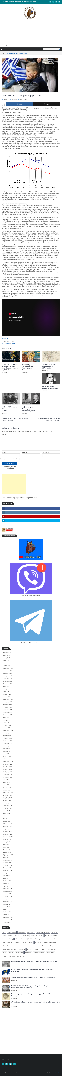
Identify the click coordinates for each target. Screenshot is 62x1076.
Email (24, 452)
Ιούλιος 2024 (6, 717)
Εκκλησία (23, 939)
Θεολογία (10, 942)
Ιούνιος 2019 (6, 875)
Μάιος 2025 (6, 691)
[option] (23, 2)
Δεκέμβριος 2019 (7, 860)
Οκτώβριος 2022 (7, 772)
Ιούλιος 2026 (6, 655)
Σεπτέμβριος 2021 (7, 805)
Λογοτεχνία (38, 942)
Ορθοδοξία (22, 949)
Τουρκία (11, 952)
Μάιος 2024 (6, 722)
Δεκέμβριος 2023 (7, 735)
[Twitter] (59, 2)
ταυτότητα (12, 956)
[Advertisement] (30, 31)
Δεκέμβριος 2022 (7, 766)
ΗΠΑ (4, 942)
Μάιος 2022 (6, 785)
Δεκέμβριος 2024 (7, 704)
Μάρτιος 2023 (6, 759)
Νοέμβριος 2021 (7, 800)
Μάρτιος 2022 (6, 790)
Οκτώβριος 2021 (7, 803)
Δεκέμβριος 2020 (7, 829)
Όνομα (4, 452)
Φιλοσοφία (28, 952)
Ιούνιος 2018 (6, 906)
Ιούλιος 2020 (6, 842)
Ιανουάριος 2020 (7, 857)
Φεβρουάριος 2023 (8, 761)
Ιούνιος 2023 (6, 751)
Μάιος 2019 (6, 878)
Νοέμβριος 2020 (7, 831)
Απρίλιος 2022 (7, 787)
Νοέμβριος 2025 (7, 676)
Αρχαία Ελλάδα (12, 932)
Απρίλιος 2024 (7, 725)
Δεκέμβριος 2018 (7, 891)
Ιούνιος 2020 (6, 844)
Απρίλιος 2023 (7, 756)
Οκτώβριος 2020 (7, 834)
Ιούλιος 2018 (6, 904)
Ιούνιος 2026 (6, 658)
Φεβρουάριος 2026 (8, 668)
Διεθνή (11, 939)
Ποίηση (29, 949)
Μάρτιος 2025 (6, 696)
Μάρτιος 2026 (6, 665)
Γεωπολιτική (25, 935)
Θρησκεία (17, 942)
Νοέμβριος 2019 (7, 862)
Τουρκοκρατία (19, 952)
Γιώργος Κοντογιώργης (51, 935)
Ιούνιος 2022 (6, 782)
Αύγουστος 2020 (7, 839)
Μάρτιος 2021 (6, 821)
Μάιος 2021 (6, 816)
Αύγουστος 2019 (7, 870)
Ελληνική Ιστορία (39, 939)
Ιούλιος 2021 (6, 811)
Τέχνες (4, 952)
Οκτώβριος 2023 (7, 741)
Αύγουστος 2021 (7, 808)
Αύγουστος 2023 (7, 746)
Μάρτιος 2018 (6, 914)
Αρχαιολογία (21, 932)
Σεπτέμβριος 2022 (7, 774)
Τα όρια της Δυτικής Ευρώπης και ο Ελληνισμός (49, 366)
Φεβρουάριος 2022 (8, 792)
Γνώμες (4, 939)
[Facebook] (50, 2)
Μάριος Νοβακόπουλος (50, 942)
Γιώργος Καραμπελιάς (37, 935)
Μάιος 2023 (6, 753)
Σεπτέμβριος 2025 (7, 681)
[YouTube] (56, 2)
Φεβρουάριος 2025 (8, 699)
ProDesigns (57, 1073)
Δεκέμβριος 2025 (7, 673)
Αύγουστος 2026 (7, 652)
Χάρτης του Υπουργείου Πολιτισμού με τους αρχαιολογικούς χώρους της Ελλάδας (10, 367)
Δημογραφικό (7, 343)
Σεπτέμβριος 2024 (7, 712)
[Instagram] (53, 2)
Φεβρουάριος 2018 (8, 917)
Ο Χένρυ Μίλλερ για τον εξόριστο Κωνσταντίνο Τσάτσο (10, 409)
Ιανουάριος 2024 (7, 733)
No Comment (23, 99)
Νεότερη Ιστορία (50, 946)
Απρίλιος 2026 (7, 663)
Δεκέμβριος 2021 (7, 798)
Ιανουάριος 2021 (7, 826)
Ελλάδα (13, 343)
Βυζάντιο (54, 932)
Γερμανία (17, 935)
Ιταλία (24, 942)
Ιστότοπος (45, 452)
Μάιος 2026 (6, 660)
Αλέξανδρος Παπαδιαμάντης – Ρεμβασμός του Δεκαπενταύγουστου (29, 367)
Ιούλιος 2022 (6, 779)
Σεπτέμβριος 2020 (8, 836)
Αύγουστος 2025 (7, 683)
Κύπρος (31, 942)
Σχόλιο (4, 434)
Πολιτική (36, 949)
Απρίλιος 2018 (7, 912)
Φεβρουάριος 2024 (8, 730)
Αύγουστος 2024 (7, 715)
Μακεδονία (5, 946)
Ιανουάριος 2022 (7, 795)
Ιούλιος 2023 (6, 748)
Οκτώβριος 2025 (7, 678)
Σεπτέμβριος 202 (7, 922)
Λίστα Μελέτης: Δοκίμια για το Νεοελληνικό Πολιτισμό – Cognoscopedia (33, 978)
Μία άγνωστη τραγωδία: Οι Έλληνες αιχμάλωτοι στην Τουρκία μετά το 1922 (34, 961)
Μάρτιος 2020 (7, 852)
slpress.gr (5, 338)
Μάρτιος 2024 (6, 728)
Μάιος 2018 (6, 909)
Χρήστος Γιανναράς (39, 952)
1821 (4, 932)
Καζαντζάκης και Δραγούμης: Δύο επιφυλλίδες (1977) (28, 409)
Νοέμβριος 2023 (7, 738)
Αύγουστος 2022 (7, 777)
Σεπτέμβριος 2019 (7, 868)
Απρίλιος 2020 (7, 849)
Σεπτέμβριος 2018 (7, 899)
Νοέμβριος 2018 (7, 894)
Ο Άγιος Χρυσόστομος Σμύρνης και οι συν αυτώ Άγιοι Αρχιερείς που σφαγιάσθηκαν (31, 1)
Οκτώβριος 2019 (7, 865)
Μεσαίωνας (14, 946)
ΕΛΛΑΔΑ (14, 99)
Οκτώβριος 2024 (7, 709)
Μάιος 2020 (6, 847)
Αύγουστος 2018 (7, 901)
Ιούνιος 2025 (6, 689)
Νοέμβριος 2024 (7, 707)
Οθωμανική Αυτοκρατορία (9, 949)
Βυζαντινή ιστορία (7, 935)
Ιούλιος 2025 (6, 686)
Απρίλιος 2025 (7, 694)
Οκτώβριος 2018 (7, 896)
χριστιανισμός (21, 956)
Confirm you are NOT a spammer (9, 468)
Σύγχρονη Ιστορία (51, 949)
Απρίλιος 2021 (7, 818)
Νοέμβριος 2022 (7, 769)
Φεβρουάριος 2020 (8, 855)
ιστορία (4, 956)
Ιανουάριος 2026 (7, 671)
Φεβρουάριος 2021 (8, 824)
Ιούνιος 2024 (6, 720)
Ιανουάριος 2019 (7, 888)
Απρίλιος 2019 (7, 881)
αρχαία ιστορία (50, 952)
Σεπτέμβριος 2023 (7, 743)
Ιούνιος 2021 (6, 813)
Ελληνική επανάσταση (52, 939)
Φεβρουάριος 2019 (8, 886)
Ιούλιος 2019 (6, 873)
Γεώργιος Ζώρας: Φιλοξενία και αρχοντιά (50, 387)
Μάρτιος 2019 (6, 883)
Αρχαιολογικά (30, 932)
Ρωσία (42, 949)
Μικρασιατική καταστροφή (36, 946)
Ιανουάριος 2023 (7, 764)
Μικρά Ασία (23, 946)
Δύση (16, 939)
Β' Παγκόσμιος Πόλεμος (43, 932)
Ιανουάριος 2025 (7, 702)
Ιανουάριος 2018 (7, 919)
